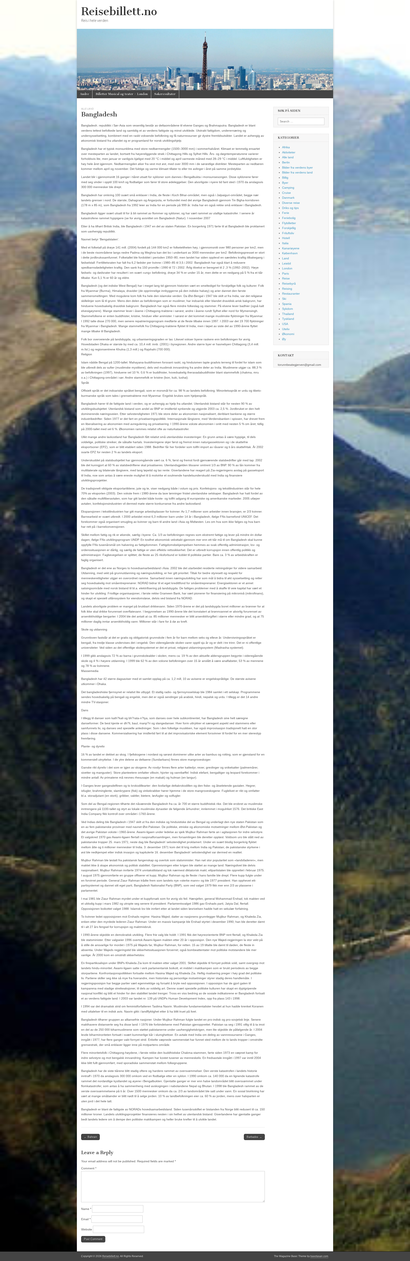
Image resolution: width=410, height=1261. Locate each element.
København (290, 253)
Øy (284, 339)
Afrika (286, 147)
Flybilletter (289, 223)
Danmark (288, 197)
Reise (286, 278)
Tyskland (288, 318)
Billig (285, 177)
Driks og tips (290, 208)
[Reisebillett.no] (205, 45)
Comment (88, 1168)
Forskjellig (289, 228)
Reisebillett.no (119, 11)
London (287, 268)
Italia (285, 243)
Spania (286, 304)
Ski (284, 298)
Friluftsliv (288, 233)
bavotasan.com (319, 1256)
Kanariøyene (290, 248)
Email (86, 1219)
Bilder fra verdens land (297, 172)
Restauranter (291, 293)
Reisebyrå (289, 283)
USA (285, 324)
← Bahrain (90, 1137)
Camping (288, 187)
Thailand (288, 314)
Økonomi (288, 334)
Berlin (286, 162)
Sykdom (287, 308)
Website (86, 1229)
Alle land (87, 108)
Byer (285, 182)
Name (86, 1209)
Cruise (286, 192)
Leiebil (286, 263)
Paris (285, 273)
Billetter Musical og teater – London (122, 94)
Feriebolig (289, 218)
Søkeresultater (165, 94)
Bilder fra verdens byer (297, 167)
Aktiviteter (288, 152)
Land (285, 258)
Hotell (286, 238)
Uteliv (286, 329)
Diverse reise (291, 202)
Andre (84, 94)
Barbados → (254, 1137)
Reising (287, 288)
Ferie (285, 213)
